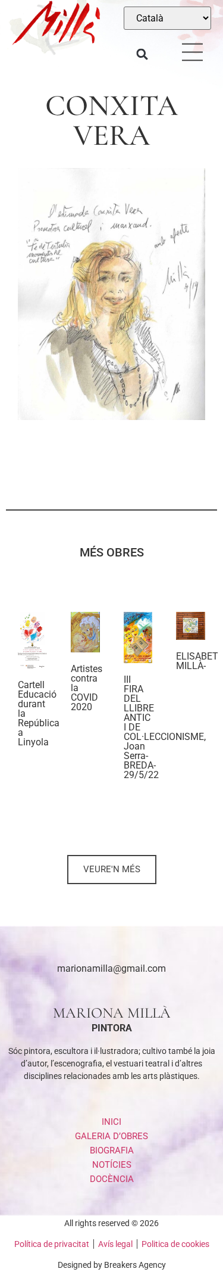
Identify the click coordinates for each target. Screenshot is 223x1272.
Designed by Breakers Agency (112, 1265)
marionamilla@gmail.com (111, 968)
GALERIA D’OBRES (111, 1136)
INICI (111, 1122)
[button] (142, 54)
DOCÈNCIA (112, 1179)
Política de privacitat (51, 1244)
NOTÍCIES (111, 1164)
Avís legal (115, 1244)
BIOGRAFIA (112, 1150)
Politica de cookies (175, 1244)
